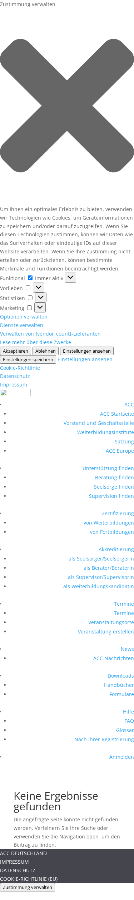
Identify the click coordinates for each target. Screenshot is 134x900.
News (127, 649)
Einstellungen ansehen (87, 351)
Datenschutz (15, 376)
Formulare (121, 694)
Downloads (121, 675)
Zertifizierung (118, 513)
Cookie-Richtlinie (20, 367)
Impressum (13, 384)
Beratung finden (114, 477)
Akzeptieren (15, 351)
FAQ (129, 720)
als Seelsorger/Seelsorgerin (101, 558)
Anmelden (121, 756)
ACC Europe (120, 450)
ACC (129, 404)
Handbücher (119, 684)
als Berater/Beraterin (109, 567)
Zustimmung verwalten (27, 887)
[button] (67, 107)
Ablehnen (45, 351)
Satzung (124, 441)
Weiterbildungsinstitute (105, 432)
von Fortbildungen (112, 531)
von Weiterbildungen (109, 522)
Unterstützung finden (108, 468)
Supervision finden (111, 496)
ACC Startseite (117, 413)
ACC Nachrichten (113, 658)
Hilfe (128, 711)
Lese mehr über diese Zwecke (35, 342)
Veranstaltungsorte (111, 622)
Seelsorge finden (114, 486)
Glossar (125, 730)
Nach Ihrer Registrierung (104, 739)
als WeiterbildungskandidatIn (98, 586)
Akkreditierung (116, 549)
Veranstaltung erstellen (106, 631)
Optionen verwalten (24, 316)
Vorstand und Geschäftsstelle (99, 423)
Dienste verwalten (21, 325)
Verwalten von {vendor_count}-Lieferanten (50, 333)
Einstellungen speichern (28, 359)
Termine (124, 603)
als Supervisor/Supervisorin (101, 577)
